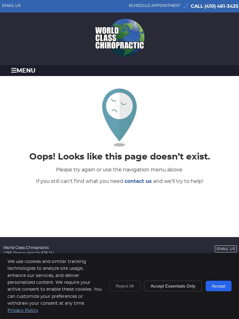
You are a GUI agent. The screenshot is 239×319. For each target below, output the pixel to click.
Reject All (125, 285)
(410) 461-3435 (221, 6)
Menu (25, 71)
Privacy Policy (22, 310)
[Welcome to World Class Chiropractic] (119, 55)
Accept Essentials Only (173, 285)
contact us (138, 181)
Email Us (11, 5)
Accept (218, 285)
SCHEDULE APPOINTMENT (154, 5)
